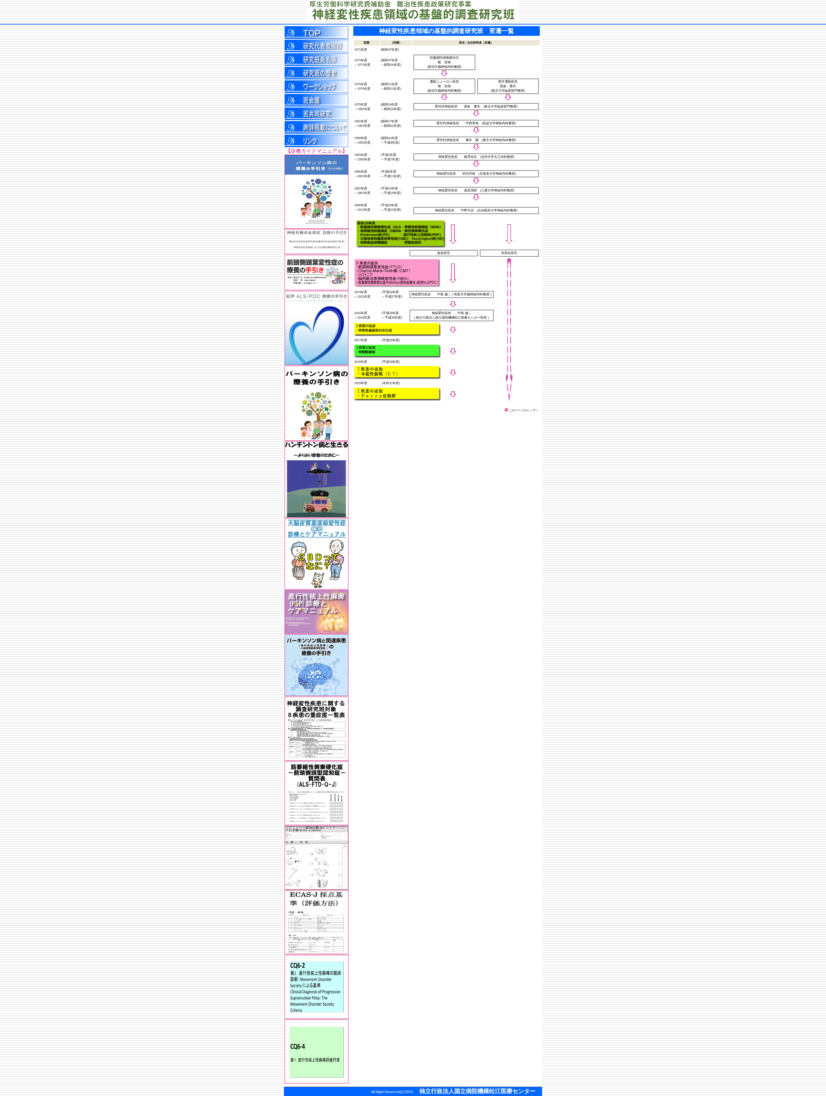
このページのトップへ (523, 410)
